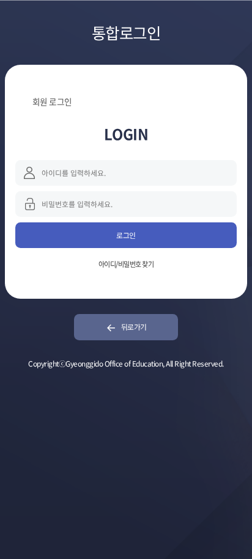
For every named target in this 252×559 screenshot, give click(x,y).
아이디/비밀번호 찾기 (126, 264)
